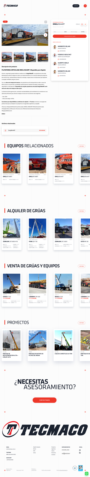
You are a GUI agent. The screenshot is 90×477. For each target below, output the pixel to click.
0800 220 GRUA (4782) (11, 454)
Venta (34, 452)
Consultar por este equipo (69, 36)
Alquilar (85, 469)
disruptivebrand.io (63, 470)
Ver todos (81, 146)
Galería (52, 450)
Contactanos (44, 400)
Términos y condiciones (33, 470)
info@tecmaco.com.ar (10, 449)
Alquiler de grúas (36, 447)
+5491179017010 (62, 51)
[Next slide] (45, 35)
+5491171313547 (62, 67)
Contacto (76, 5)
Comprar (85, 465)
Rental (34, 449)
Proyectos (53, 447)
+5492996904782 (62, 59)
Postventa (53, 452)
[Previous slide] (4, 35)
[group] (12, 168)
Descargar (42, 130)
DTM (34, 450)
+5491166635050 (9, 459)
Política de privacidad (46, 470)
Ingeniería (53, 449)
